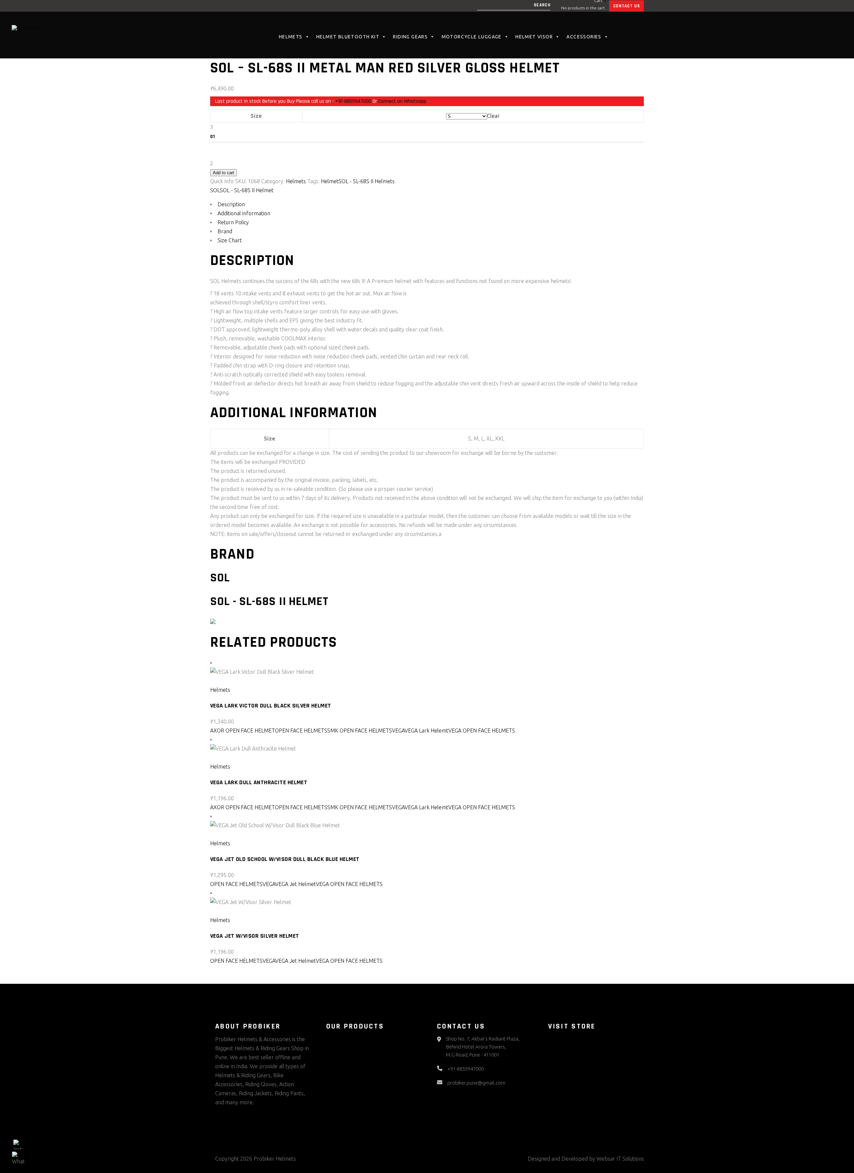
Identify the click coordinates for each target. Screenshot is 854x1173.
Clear (493, 116)
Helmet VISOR (534, 36)
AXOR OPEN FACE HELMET (242, 730)
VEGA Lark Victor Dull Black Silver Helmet (270, 705)
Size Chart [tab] (230, 240)
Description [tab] (231, 204)
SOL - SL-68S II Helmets (367, 181)
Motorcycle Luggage (472, 36)
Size (256, 116)
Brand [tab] (225, 231)
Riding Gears (410, 36)
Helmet (330, 181)
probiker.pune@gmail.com (476, 1083)
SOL (215, 190)
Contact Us (626, 6)
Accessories (583, 36)
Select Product (232, 681)
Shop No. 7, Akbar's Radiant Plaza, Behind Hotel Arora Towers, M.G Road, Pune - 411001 (482, 1047)
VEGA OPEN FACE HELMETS (481, 730)
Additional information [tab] (244, 213)
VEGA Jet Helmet (295, 884)
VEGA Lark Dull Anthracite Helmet (258, 782)
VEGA (398, 730)
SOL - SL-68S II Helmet (247, 190)
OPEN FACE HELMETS (301, 730)
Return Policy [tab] (233, 222)
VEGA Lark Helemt (426, 730)
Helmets (291, 36)
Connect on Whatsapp (402, 101)
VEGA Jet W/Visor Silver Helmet (254, 936)
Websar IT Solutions (620, 1159)
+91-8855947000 (353, 101)
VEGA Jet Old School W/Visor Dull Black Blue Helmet (285, 859)
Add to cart (223, 172)
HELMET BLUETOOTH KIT (347, 36)
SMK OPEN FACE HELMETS (359, 730)
